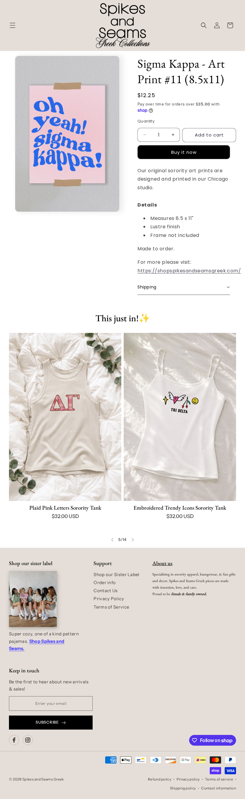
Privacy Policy (109, 598)
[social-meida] (14, 740)
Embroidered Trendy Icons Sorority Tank (180, 507)
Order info (105, 582)
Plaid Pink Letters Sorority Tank (65, 507)
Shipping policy (183, 788)
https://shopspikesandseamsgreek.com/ (189, 270)
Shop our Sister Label (116, 574)
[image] (33, 599)
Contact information (218, 788)
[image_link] (65, 417)
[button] (12, 25)
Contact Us (105, 590)
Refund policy (159, 779)
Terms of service (219, 779)
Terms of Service (111, 607)
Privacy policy (188, 779)
